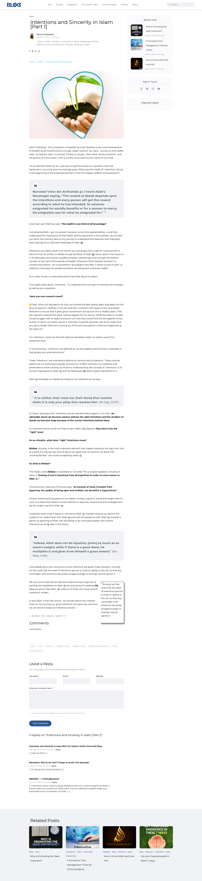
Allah (47, 41)
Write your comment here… (41, 688)
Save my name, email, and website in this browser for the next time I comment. (58, 713)
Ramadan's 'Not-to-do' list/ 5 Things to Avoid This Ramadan (59, 762)
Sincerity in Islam (82, 44)
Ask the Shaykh (109, 4)
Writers (124, 4)
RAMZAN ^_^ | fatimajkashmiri (44, 779)
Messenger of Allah (89, 41)
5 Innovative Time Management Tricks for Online (157, 45)
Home (32, 62)
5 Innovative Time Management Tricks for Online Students (79, 865)
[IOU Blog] (14, 4)
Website (99, 676)
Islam (40, 62)
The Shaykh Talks (89, 4)
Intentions (56, 41)
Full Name (33, 676)
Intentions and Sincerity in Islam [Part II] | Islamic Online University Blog (65, 746)
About (135, 4)
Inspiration (72, 4)
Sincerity (69, 44)
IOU (50, 4)
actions (40, 41)
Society (59, 4)
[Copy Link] (39, 51)
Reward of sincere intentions (50, 44)
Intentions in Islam (70, 41)
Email (66, 676)
